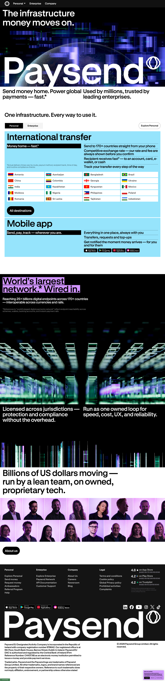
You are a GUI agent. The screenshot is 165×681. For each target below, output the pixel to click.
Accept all (147, 677)
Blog (70, 586)
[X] (152, 607)
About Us (73, 576)
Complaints (105, 589)
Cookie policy (106, 579)
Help (7, 592)
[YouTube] (139, 607)
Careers (72, 579)
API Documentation (46, 582)
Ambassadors (12, 586)
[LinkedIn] (125, 607)
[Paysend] (7, 3)
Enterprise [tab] (33, 125)
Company (50, 3)
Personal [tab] (13, 125)
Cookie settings (159, 677)
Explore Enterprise (46, 576)
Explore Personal (149, 125)
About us (11, 550)
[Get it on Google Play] (104, 250)
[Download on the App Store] (90, 250)
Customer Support (46, 586)
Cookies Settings (5, 679)
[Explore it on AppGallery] (118, 250)
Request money (13, 582)
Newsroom (73, 582)
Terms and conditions (110, 576)
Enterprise (35, 3)
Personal (18, 3)
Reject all (152, 677)
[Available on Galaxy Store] (133, 250)
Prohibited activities (109, 586)
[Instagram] (146, 607)
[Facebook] (132, 607)
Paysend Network (45, 579)
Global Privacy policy (110, 582)
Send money (11, 579)
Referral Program (13, 589)
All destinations (20, 210)
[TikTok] (158, 607)
